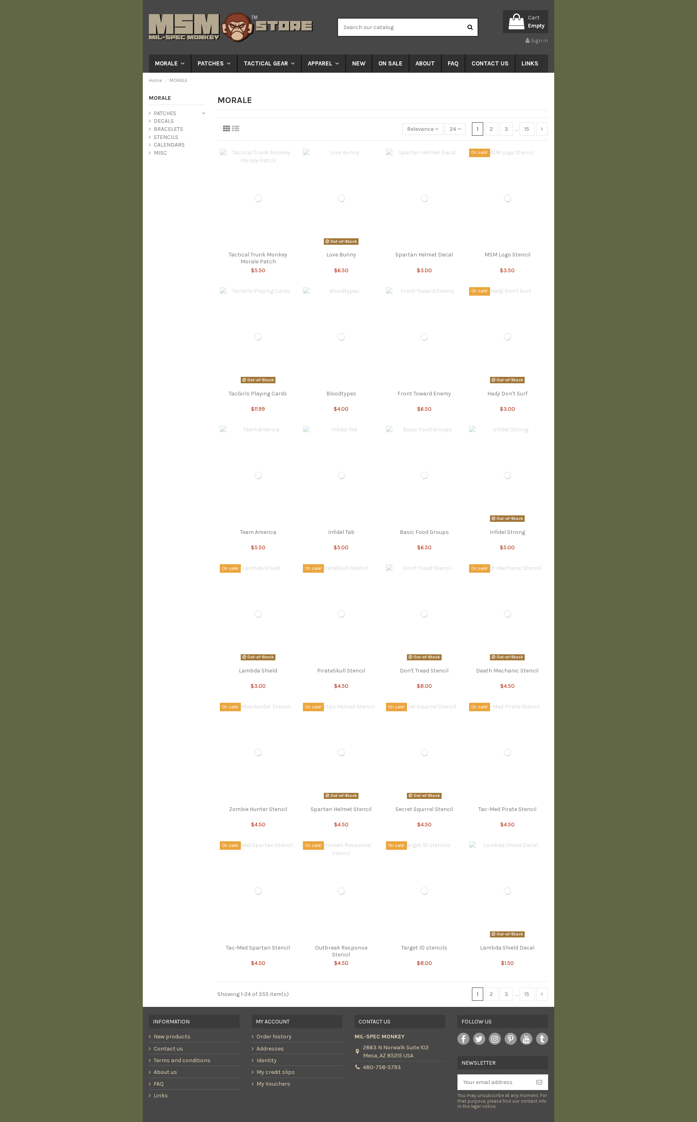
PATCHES (165, 113)
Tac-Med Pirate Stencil (507, 809)
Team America (258, 532)
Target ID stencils (424, 947)
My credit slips (276, 1072)
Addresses (270, 1048)
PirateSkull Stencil (341, 670)
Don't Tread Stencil (424, 670)
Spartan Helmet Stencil (341, 809)
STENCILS (166, 137)
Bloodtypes (341, 393)
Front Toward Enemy (424, 393)
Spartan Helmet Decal (424, 254)
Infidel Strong (507, 532)
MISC (160, 152)
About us (165, 1072)
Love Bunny (341, 254)
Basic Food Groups (424, 532)
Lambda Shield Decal (507, 947)
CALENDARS (169, 144)
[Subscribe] (539, 1082)
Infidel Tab (341, 532)
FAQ (159, 1083)
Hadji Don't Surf (507, 393)
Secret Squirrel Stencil (424, 809)
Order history (274, 1036)
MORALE (160, 98)
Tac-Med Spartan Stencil (258, 947)
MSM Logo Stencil (507, 254)
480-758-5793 (382, 1067)
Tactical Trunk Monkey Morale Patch (258, 258)
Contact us (168, 1048)
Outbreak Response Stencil (341, 951)
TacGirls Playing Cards (258, 393)
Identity (267, 1060)
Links (161, 1095)
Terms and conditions (182, 1060)
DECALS (164, 121)
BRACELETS (168, 129)
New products (172, 1036)
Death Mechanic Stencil (507, 670)
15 (526, 129)
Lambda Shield (258, 670)
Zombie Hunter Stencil (258, 809)
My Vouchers (273, 1083)
